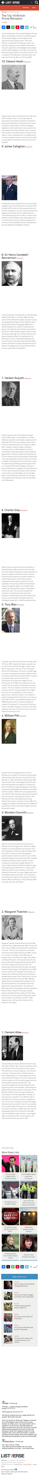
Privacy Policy (28, 1464)
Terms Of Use (18, 1464)
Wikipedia (27, 62)
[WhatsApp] (12, 27)
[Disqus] (19, 1424)
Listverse (4, 1460)
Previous (26, 7)
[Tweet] (8, 27)
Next (34, 7)
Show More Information (31, 2)
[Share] (3, 27)
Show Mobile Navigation (3, 2)
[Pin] (17, 27)
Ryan (5, 22)
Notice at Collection (6, 1474)
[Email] (26, 27)
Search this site (36, 2)
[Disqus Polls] (19, 1373)
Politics (4, 12)
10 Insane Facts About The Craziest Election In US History (23, 1340)
